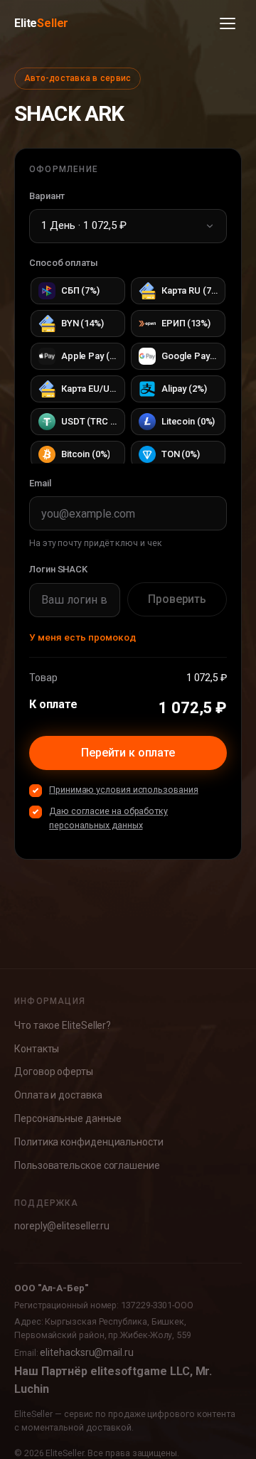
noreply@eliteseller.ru (62, 1225)
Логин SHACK (58, 569)
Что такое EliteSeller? (62, 1025)
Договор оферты (53, 1071)
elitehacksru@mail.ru (86, 1352)
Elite (41, 23)
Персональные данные (67, 1118)
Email (40, 483)
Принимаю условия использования (123, 789)
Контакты (36, 1048)
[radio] (78, 290)
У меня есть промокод (82, 637)
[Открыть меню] (227, 23)
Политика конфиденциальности (89, 1142)
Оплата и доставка (58, 1095)
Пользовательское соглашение (87, 1165)
